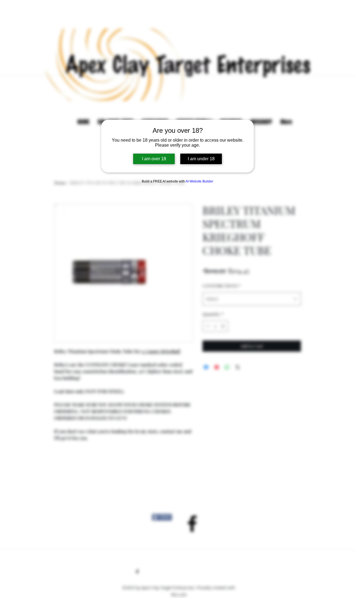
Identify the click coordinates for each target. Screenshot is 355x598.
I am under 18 (201, 158)
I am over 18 (154, 158)
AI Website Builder (199, 181)
